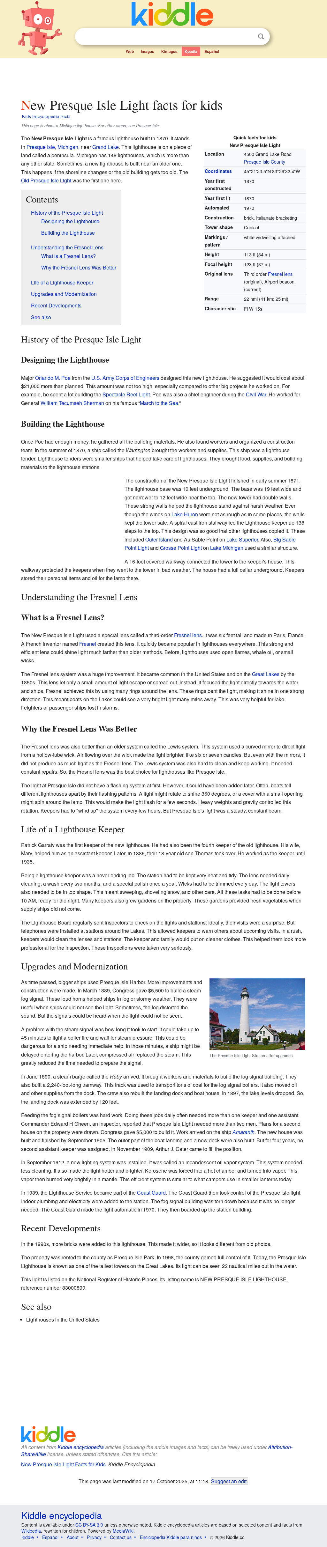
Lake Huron (184, 514)
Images (147, 51)
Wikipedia (31, 1531)
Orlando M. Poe (53, 377)
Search (261, 36)
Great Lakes (265, 674)
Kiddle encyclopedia (80, 1447)
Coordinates (218, 171)
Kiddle (27, 1537)
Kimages (169, 51)
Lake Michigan (226, 547)
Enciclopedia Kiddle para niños (171, 1537)
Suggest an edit (229, 1480)
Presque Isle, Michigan (52, 147)
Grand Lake (105, 147)
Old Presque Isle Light (46, 180)
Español (211, 51)
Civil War (256, 394)
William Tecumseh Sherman (72, 403)
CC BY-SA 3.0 (89, 1524)
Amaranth (243, 1132)
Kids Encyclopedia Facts (46, 116)
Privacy (94, 1537)
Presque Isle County (264, 161)
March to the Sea (159, 403)
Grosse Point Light (181, 547)
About (73, 1537)
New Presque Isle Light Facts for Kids (63, 1464)
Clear (247, 36)
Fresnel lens (280, 273)
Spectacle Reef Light (126, 394)
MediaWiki (123, 1531)
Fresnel (87, 643)
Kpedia (191, 51)
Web (130, 51)
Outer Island (159, 539)
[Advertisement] (163, 76)
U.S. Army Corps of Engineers (125, 377)
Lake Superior (242, 539)
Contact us (121, 1537)
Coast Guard (151, 1192)
